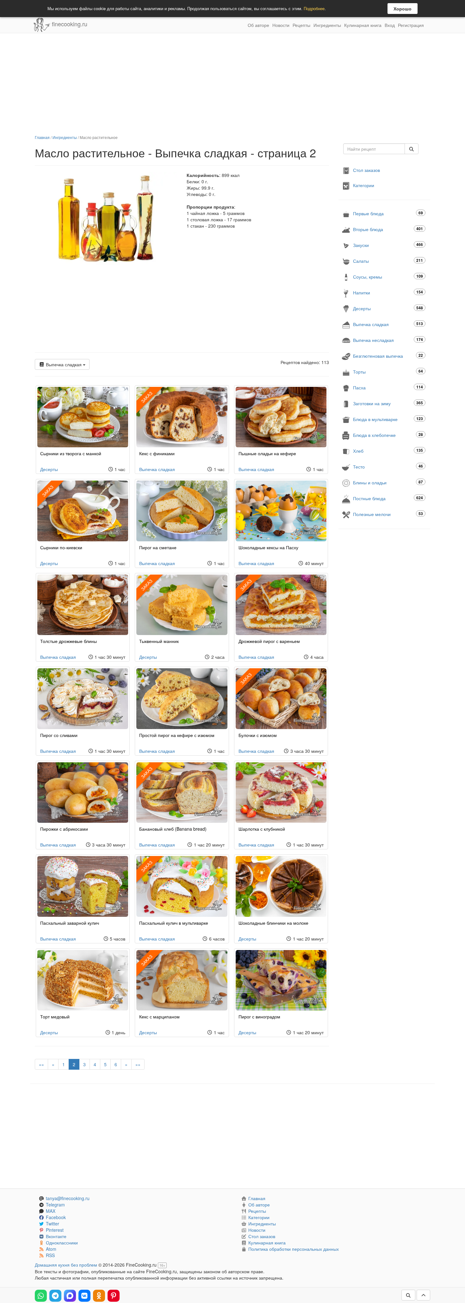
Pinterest (55, 1230)
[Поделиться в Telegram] (55, 1296)
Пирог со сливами (59, 735)
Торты (388, 371)
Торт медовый (55, 1016)
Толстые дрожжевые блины (68, 641)
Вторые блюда (388, 229)
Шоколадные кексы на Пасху (268, 547)
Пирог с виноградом (259, 1016)
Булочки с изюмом (258, 735)
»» (137, 1064)
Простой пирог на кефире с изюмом (176, 735)
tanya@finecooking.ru (68, 1198)
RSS (50, 1255)
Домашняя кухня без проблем (66, 1265)
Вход (390, 25)
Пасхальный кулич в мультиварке (173, 923)
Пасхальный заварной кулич (69, 923)
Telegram (55, 1204)
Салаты (388, 260)
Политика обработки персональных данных (293, 1249)
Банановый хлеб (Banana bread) (173, 829)
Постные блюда (388, 498)
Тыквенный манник (159, 641)
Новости (280, 25)
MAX (50, 1211)
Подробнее (314, 8)
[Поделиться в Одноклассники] (99, 1296)
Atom (51, 1249)
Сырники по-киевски (61, 547)
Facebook (56, 1217)
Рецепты (301, 25)
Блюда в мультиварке (388, 419)
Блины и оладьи (388, 482)
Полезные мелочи (388, 514)
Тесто (388, 466)
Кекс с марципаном (159, 1016)
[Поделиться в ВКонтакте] (84, 1296)
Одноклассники (62, 1242)
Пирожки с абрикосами (64, 829)
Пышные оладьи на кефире (267, 453)
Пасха (388, 387)
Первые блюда (388, 213)
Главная (42, 137)
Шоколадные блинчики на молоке (273, 923)
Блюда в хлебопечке (388, 434)
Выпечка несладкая (388, 340)
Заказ (147, 397)
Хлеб (388, 450)
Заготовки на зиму (388, 403)
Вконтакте (56, 1236)
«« (41, 1064)
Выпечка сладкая (64, 364)
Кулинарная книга (362, 25)
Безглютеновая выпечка (388, 355)
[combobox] (374, 148)
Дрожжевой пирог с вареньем (269, 641)
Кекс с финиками (157, 453)
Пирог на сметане (158, 547)
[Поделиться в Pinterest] (114, 1296)
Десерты (49, 469)
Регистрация (411, 25)
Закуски (388, 245)
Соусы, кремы (388, 276)
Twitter (52, 1223)
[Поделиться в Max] (70, 1296)
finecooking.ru (68, 24)
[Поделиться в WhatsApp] (41, 1296)
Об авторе (258, 25)
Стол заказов (366, 170)
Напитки (388, 292)
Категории (363, 185)
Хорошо (403, 8)
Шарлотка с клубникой (262, 829)
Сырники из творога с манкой (70, 453)
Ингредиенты (327, 25)
